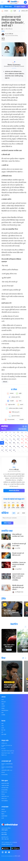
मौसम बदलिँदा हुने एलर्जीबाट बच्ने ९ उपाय (18, 535)
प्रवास (2, 712)
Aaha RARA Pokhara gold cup (7, 750)
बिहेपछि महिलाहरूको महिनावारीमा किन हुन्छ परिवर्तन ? (18, 587)
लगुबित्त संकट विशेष (5, 785)
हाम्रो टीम (3, 809)
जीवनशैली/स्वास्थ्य (4, 710)
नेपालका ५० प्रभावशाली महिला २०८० (7, 768)
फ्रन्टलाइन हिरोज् (4, 774)
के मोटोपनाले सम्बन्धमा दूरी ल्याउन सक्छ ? (19, 545)
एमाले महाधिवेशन (4, 800)
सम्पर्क (2, 818)
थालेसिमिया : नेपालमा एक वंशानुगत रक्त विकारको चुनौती (19, 564)
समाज (2, 699)
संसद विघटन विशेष (4, 787)
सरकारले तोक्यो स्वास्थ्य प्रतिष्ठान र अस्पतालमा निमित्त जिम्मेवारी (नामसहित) (18, 577)
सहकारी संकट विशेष (5, 783)
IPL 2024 (3, 748)
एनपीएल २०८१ (4, 743)
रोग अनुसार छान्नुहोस (19, 6)
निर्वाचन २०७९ (4, 798)
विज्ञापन (2, 813)
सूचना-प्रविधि (3, 734)
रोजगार (2, 728)
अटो (2, 732)
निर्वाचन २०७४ (4, 792)
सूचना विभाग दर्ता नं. (4, 837)
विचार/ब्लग (3, 701)
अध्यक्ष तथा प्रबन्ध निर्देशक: (6, 828)
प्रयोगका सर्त (3, 811)
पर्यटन (2, 725)
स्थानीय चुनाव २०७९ (5, 796)
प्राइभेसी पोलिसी (4, 816)
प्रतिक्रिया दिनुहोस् (7, 523)
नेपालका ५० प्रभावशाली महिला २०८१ (7, 764)
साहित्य (2, 704)
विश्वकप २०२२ (4, 755)
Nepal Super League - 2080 (7, 753)
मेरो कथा (3, 772)
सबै (23, 658)
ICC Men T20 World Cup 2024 (6, 746)
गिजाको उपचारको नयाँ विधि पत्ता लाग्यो (18, 554)
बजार (2, 723)
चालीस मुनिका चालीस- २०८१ (6, 770)
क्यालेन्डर (4, 426)
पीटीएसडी (5, 382)
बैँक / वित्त (3, 730)
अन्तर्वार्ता (3, 706)
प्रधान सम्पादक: (4, 832)
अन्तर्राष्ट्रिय (3, 714)
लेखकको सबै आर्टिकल (14, 491)
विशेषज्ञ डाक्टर (8, 6)
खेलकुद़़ (2, 708)
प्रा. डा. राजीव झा (9, 34)
